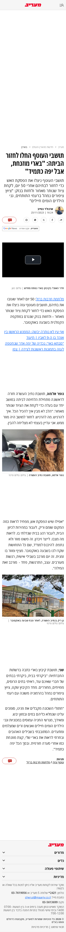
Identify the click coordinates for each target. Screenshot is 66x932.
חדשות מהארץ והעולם (42, 147)
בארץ (24, 147)
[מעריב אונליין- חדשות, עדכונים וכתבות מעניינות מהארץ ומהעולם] (33, 5)
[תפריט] (63, 5)
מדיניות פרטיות (40, 927)
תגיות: (60, 759)
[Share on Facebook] (52, 220)
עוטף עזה (58, 762)
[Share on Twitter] (44, 220)
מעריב (61, 147)
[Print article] (26, 220)
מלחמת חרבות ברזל (50, 299)
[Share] (61, 220)
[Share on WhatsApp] (35, 220)
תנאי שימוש (57, 927)
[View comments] (9, 220)
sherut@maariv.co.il (38, 897)
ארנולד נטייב (45, 209)
